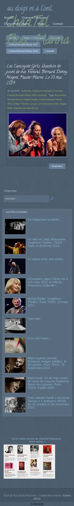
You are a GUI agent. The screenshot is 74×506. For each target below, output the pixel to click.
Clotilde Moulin (30, 99)
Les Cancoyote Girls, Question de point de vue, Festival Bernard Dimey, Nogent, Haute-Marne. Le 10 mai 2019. (36, 75)
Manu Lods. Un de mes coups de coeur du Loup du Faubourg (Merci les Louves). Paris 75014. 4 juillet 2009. (48, 382)
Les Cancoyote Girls (48, 104)
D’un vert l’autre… (40, 338)
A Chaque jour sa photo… (45, 219)
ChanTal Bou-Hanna (37, 32)
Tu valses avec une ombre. (46, 259)
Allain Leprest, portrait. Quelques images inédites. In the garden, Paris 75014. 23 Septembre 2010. (47, 363)
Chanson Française (42, 91)
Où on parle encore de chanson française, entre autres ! (37, 440)
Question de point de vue (25, 108)
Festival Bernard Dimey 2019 (21, 95)
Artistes (27, 91)
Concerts (58, 91)
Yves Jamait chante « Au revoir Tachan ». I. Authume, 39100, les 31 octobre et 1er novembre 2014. (48, 402)
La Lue (33, 104)
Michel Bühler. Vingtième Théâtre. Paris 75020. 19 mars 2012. (48, 302)
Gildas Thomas (21, 104)
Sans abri (34, 318)
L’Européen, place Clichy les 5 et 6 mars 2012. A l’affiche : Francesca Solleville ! (48, 282)
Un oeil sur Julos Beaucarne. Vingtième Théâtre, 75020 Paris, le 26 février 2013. (47, 242)
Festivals (42, 95)
